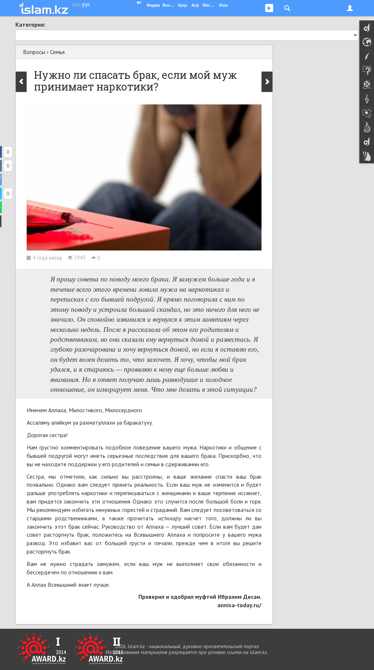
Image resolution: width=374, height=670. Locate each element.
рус (86, 4)
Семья (57, 51)
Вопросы (34, 51)
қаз (76, 4)
